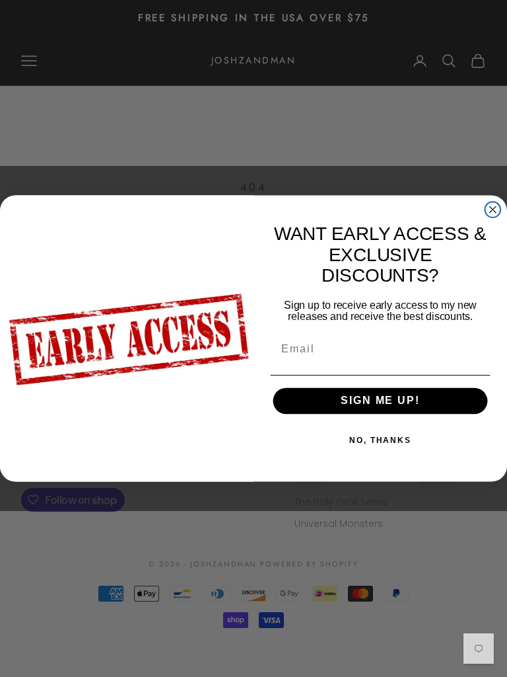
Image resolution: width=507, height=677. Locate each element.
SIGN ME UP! (380, 401)
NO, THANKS (380, 440)
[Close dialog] (493, 210)
